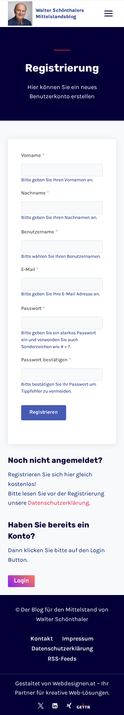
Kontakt (41, 638)
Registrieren (43, 412)
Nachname (35, 193)
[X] (41, 706)
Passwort (33, 308)
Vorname (32, 155)
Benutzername (39, 232)
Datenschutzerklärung (58, 502)
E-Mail (29, 269)
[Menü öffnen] (108, 13)
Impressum (78, 638)
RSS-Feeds (62, 658)
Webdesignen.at (74, 683)
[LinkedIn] (55, 706)
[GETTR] (83, 706)
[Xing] (69, 706)
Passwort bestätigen (46, 360)
